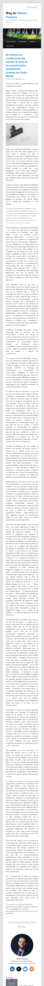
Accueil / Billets (11, 41)
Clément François (22, 907)
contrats (24, 909)
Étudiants (33, 41)
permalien (10, 913)
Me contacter (10, 46)
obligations (10, 911)
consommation (15, 909)
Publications (23, 41)
